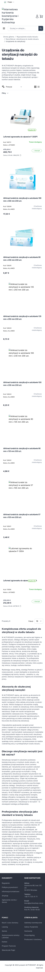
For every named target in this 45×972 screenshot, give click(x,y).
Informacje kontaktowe (10, 891)
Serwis (4, 931)
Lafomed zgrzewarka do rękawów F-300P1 (20, 137)
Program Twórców (9, 946)
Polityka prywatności (10, 887)
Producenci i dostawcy (33, 939)
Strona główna (8, 37)
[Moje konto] (37, 16)
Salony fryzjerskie (31, 927)
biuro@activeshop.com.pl (34, 903)
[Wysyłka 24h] (22, 561)
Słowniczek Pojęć (8, 950)
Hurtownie (28, 931)
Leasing (5, 927)
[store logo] (11, 16)
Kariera (4, 942)
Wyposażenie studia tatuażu (27, 37)
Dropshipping (29, 935)
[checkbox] (35, 86)
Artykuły (5, 896)
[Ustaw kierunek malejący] (3, 86)
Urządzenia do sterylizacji (15, 41)
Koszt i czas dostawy (10, 923)
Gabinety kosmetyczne (33, 923)
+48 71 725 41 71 (31, 897)
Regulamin (6, 883)
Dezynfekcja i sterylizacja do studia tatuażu (22, 39)
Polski (10, 2)
